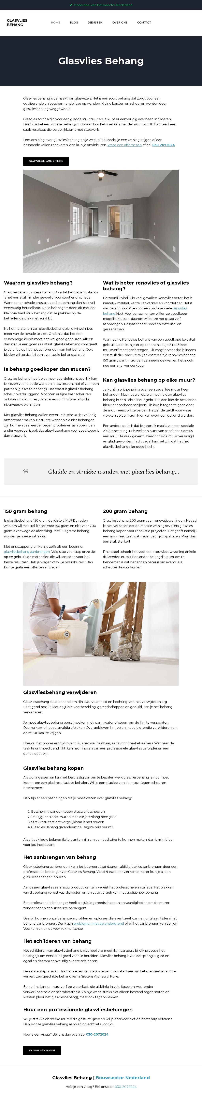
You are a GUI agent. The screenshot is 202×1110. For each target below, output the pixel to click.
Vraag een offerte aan (125, 145)
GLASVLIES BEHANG (17, 22)
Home (55, 22)
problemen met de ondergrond (99, 923)
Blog (74, 22)
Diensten (95, 22)
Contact (144, 22)
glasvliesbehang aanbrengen (27, 552)
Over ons (119, 22)
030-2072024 (163, 145)
